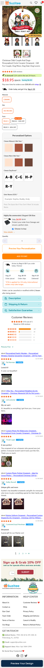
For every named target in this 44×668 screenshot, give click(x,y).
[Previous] (4, 26)
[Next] (40, 26)
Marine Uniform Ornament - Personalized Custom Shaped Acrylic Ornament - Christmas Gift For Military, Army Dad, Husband (22, 517)
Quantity (5, 236)
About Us (5, 602)
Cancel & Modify (29, 620)
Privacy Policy (28, 611)
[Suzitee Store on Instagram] (22, 656)
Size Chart (6, 611)
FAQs (25, 607)
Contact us (6, 607)
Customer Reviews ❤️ (31, 602)
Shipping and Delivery (31, 616)
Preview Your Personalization (22, 248)
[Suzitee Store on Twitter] (26, 656)
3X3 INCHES (7, 111)
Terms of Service (8, 620)
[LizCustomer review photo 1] (6, 419)
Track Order (6, 616)
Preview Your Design (22, 663)
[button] (7, 72)
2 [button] (19, 553)
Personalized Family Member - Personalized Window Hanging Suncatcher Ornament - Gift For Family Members (22, 355)
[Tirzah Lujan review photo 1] (6, 461)
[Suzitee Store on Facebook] (18, 656)
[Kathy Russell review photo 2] (18, 503)
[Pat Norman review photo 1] (6, 379)
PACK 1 (6, 121)
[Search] (30, 3)
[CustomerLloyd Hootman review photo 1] (6, 541)
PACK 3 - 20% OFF (9, 127)
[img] (6, 359)
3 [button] (22, 553)
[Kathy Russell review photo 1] (6, 503)
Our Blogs (6, 625)
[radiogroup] (22, 147)
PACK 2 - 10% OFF (18, 121)
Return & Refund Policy (31, 625)
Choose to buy (20, 229)
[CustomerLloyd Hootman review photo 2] (18, 541)
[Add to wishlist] (37, 10)
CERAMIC (6, 99)
